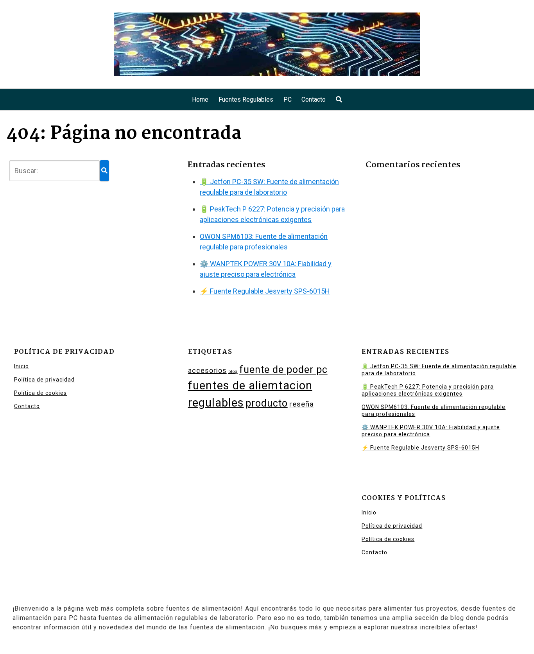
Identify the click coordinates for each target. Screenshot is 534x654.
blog (233, 371)
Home (200, 99)
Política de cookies (40, 393)
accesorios (207, 370)
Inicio (21, 366)
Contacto (313, 99)
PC (287, 99)
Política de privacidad (44, 379)
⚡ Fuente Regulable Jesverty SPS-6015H (265, 291)
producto (266, 403)
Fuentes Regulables (246, 99)
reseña (301, 404)
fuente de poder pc (283, 369)
